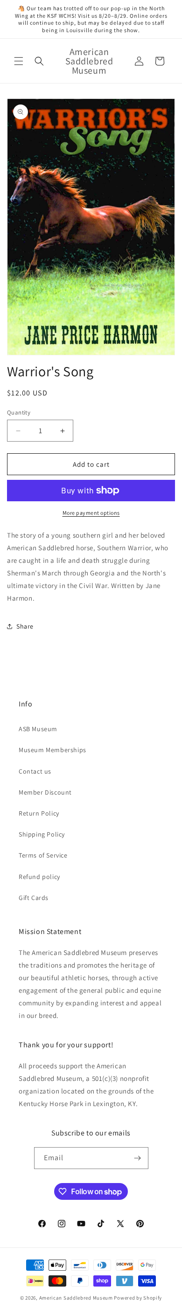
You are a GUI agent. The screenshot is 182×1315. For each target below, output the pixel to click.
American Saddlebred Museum (76, 1297)
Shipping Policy (42, 834)
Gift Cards (34, 897)
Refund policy (39, 876)
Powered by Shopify (138, 1297)
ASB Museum (38, 729)
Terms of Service (43, 855)
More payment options (91, 512)
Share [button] (25, 626)
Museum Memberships (52, 750)
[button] (18, 61)
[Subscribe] (137, 1158)
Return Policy (39, 813)
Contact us (35, 771)
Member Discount (45, 792)
